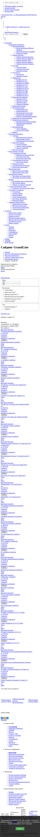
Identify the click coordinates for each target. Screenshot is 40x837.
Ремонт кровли (14, 804)
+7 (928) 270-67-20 (23, 27)
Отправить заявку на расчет (18, 794)
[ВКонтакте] (2, 718)
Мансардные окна (14, 759)
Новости (11, 737)
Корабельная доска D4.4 (13, 299)
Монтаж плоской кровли (17, 799)
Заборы (11, 763)
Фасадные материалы (16, 756)
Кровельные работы (15, 797)
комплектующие (10, 307)
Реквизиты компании (16, 728)
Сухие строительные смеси (18, 765)
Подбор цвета (13, 780)
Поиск (25, 34)
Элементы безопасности (17, 768)
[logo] (1, 18)
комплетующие (10, 301)
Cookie (11, 785)
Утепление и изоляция (16, 766)
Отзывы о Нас (13, 734)
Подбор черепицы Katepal (17, 777)
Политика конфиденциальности (19, 782)
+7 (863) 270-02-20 (11, 27)
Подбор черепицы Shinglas (17, 775)
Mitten (3, 267)
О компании (13, 727)
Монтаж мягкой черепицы (17, 801)
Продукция (12, 752)
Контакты (12, 742)
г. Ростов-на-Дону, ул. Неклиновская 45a (14, 15)
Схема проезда (13, 744)
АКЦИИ (4, 720)
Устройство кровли (15, 802)
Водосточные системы (16, 758)
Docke (3, 271)
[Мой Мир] (7, 718)
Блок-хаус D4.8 (10, 292)
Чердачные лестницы (16, 761)
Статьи (11, 741)
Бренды (11, 732)
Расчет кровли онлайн (16, 795)
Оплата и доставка (15, 735)
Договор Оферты (14, 784)
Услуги (11, 792)
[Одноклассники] (4, 718)
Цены (10, 746)
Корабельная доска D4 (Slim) (14, 296)
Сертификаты (13, 739)
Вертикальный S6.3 (11, 294)
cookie (15, 822)
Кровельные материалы (16, 754)
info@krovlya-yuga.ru (11, 32)
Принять (20, 828)
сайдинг (7, 309)
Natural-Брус (9, 290)
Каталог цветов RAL (15, 778)
